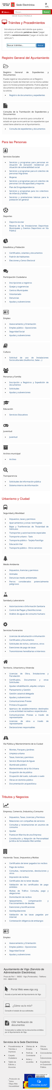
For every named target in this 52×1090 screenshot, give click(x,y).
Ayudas (12, 831)
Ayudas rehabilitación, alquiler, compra (27, 686)
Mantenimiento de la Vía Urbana (24, 768)
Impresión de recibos (19, 877)
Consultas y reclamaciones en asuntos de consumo (28, 826)
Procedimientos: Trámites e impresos (14, 1049)
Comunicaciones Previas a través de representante (28, 716)
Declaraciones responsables (22, 727)
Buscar (46, 12)
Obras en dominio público (21, 780)
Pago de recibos (16, 867)
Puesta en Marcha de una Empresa (25, 834)
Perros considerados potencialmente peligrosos (28, 582)
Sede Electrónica (25, 5)
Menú (6, 12)
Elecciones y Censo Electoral (22, 260)
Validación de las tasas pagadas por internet (28, 915)
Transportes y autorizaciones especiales (27, 532)
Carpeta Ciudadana (12, 1056)
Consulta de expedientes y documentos (27, 129)
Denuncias (14, 298)
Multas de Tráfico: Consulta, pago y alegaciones (28, 892)
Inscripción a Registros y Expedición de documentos (28, 383)
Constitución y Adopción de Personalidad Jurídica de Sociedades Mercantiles (28, 839)
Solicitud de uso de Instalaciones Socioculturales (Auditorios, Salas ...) (28, 358)
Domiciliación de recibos (20, 897)
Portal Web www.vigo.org (24, 989)
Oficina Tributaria (44, 1047)
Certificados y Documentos (21, 640)
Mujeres (13, 177)
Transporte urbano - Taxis (21, 536)
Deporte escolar (16, 222)
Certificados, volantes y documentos (26, 253)
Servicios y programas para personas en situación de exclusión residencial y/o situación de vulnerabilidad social (28, 165)
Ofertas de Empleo (30, 1047)
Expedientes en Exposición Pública (45, 1064)
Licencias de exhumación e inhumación (27, 636)
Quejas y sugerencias (19, 286)
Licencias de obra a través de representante (28, 722)
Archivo (12, 459)
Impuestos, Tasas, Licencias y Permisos (27, 817)
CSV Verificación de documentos (22, 1023)
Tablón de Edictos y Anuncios (12, 1064)
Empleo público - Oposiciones (22, 327)
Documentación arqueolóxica (22, 783)
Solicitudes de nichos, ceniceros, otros (26, 643)
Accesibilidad (14, 1086)
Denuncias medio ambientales (23, 577)
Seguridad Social (17, 331)
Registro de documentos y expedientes (27, 95)
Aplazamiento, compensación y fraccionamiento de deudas (28, 902)
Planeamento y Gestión (20, 689)
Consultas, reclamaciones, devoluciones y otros (28, 872)
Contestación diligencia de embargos (26, 920)
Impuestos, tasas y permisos (22, 519)
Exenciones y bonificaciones (22, 907)
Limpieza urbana (17, 753)
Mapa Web (13, 1083)
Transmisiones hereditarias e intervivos (27, 651)
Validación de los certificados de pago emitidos (28, 885)
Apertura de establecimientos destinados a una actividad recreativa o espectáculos (28, 709)
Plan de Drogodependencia (21, 187)
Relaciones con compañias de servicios (27, 821)
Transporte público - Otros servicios (25, 548)
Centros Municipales (18, 290)
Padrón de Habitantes (19, 256)
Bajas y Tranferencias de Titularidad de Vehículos (28, 527)
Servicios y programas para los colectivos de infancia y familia (28, 192)
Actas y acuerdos (29, 1060)
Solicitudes (14, 388)
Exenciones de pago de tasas (22, 647)
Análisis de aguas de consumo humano (27, 614)
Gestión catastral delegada (21, 693)
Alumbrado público (18, 764)
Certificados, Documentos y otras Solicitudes (28, 681)
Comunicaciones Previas (20, 701)
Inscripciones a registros (20, 282)
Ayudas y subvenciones (19, 301)
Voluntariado (15, 294)
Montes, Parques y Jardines (21, 749)
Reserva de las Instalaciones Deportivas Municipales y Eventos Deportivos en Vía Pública (28, 228)
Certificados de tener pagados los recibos (28, 863)
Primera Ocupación (18, 705)
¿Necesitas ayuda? (39, 1084)
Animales (13, 574)
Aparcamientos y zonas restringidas (25, 522)
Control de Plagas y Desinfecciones (25, 610)
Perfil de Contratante (30, 1054)
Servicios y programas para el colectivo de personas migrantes (28, 172)
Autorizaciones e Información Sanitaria (27, 606)
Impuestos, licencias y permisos (23, 570)
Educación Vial (15, 544)
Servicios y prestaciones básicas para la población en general (28, 198)
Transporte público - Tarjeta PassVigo (26, 540)
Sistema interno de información (23, 485)
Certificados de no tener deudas (24, 880)
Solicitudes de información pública (25, 481)
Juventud (13, 437)
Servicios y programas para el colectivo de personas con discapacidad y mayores (28, 182)
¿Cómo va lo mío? (22, 1005)
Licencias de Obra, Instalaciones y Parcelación (28, 674)
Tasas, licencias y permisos (21, 757)
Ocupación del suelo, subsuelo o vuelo (26, 776)
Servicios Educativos (18, 414)
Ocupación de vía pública (20, 772)
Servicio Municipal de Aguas (22, 761)
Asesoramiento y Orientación (22, 324)
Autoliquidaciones (17, 910)
